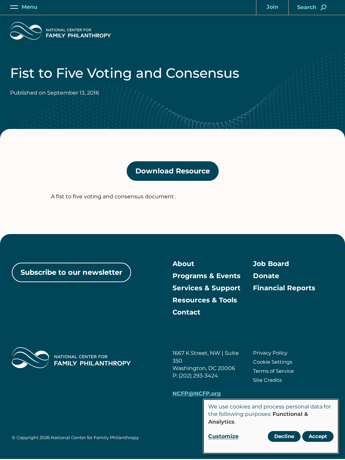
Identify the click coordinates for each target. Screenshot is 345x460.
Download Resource (177, 174)
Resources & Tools (204, 300)
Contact (186, 312)
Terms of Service (273, 371)
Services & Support (206, 288)
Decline (284, 436)
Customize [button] (223, 436)
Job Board (271, 264)
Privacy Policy (270, 353)
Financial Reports (284, 288)
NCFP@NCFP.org (196, 393)
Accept (318, 436)
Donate (266, 276)
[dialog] (270, 426)
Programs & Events (206, 276)
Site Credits (267, 380)
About (183, 264)
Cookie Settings (272, 362)
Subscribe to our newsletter (71, 272)
